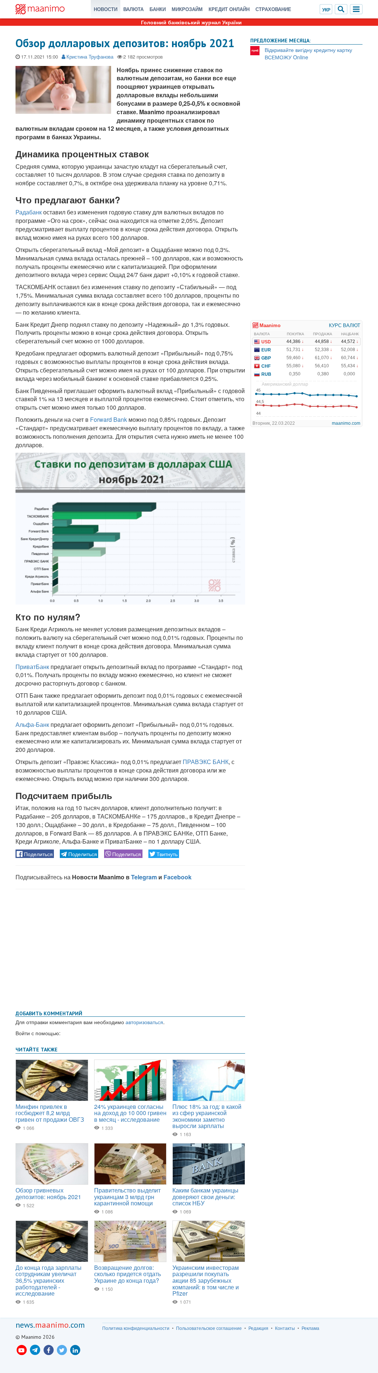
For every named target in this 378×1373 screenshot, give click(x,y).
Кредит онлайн (229, 9)
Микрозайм (187, 9)
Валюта (133, 9)
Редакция (258, 1328)
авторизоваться (144, 1022)
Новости (105, 9)
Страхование (273, 9)
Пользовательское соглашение (209, 1328)
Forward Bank (108, 419)
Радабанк (29, 212)
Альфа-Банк (32, 724)
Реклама (310, 1328)
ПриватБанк (32, 666)
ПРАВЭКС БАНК (205, 761)
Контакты (285, 1328)
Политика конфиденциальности (135, 1328)
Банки (158, 9)
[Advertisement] (130, 948)
